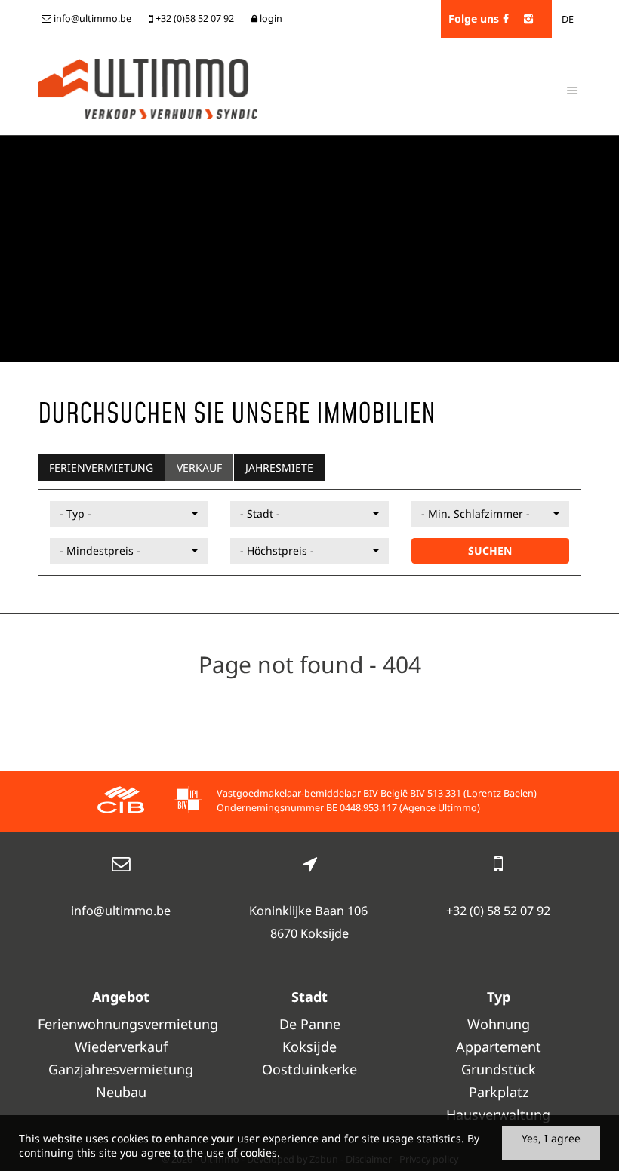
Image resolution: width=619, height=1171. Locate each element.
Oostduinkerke (309, 1069)
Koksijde (309, 1046)
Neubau (121, 1092)
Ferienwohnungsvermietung (121, 1024)
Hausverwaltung (498, 1114)
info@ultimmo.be (121, 910)
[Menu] (572, 89)
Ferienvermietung (101, 467)
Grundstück (498, 1069)
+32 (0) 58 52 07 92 (498, 910)
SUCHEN (490, 550)
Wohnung (498, 1024)
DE (568, 19)
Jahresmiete (279, 467)
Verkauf (199, 467)
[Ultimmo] (147, 87)
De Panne (309, 1024)
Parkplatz (498, 1092)
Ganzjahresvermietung (120, 1069)
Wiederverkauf (121, 1046)
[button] (129, 514)
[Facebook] (506, 18)
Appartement (498, 1046)
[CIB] (120, 801)
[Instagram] (528, 18)
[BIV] (188, 801)
